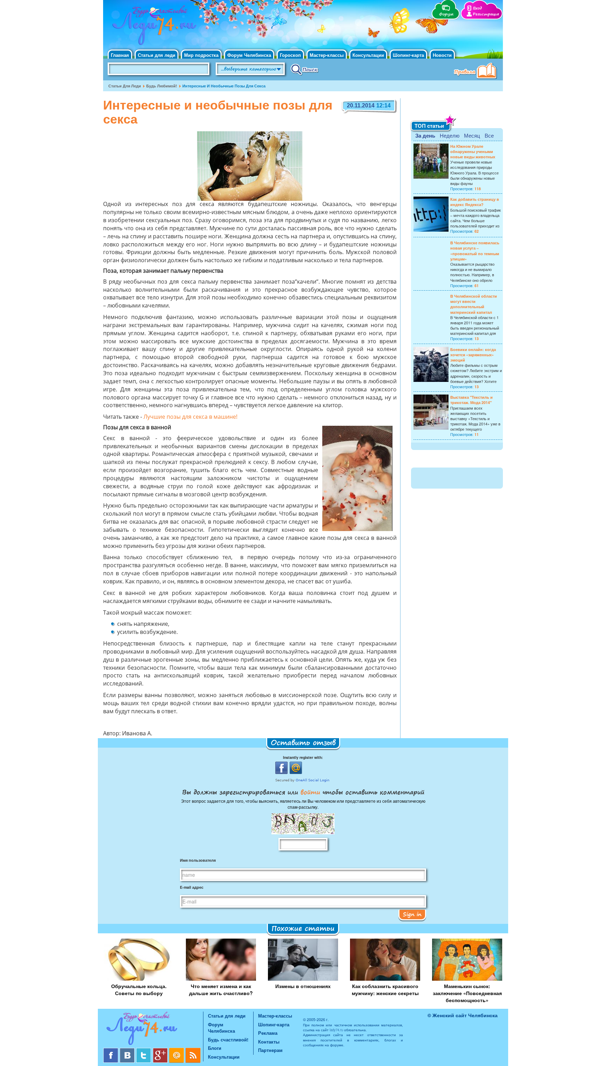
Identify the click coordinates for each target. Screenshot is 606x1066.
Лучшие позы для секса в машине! (190, 417)
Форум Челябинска (249, 55)
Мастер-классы (327, 55)
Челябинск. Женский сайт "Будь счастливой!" (152, 27)
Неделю (449, 135)
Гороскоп (290, 55)
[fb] (111, 1050)
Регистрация (486, 14)
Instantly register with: (303, 757)
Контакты (269, 1041)
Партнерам (270, 1050)
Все (489, 135)
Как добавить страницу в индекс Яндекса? (474, 202)
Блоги (214, 1048)
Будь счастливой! (228, 1039)
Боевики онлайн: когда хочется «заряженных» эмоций (473, 355)
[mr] (177, 1050)
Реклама (267, 1032)
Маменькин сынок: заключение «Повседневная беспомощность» (467, 993)
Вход (477, 8)
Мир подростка (201, 55)
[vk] (128, 1050)
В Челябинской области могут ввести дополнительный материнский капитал (473, 304)
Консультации (368, 55)
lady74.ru (336, 1029)
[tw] (144, 1050)
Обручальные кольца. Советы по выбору (139, 989)
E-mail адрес (191, 887)
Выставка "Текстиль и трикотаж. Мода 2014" (471, 400)
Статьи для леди (156, 55)
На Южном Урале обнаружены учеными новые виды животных (472, 151)
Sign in (412, 914)
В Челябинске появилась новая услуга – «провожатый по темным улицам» (474, 250)
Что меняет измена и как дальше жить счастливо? (221, 989)
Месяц (472, 135)
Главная (120, 55)
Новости (442, 55)
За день (425, 135)
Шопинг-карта (408, 55)
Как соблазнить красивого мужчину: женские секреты (385, 989)
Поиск (304, 69)
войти (310, 792)
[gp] (161, 1050)
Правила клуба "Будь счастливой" (476, 71)
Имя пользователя (198, 860)
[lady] (153, 1030)
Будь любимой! (161, 85)
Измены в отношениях (303, 985)
